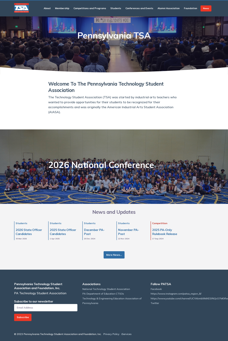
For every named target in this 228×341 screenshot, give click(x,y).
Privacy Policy (111, 334)
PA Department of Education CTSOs (103, 293)
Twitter (155, 303)
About (47, 8)
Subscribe (23, 317)
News (206, 8)
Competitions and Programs (90, 8)
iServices (126, 334)
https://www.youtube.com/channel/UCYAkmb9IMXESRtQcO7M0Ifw (189, 298)
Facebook (156, 289)
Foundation (190, 8)
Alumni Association (169, 8)
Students (115, 8)
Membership (62, 8)
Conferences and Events (139, 8)
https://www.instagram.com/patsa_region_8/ (176, 293)
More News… (114, 254)
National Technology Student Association (106, 289)
